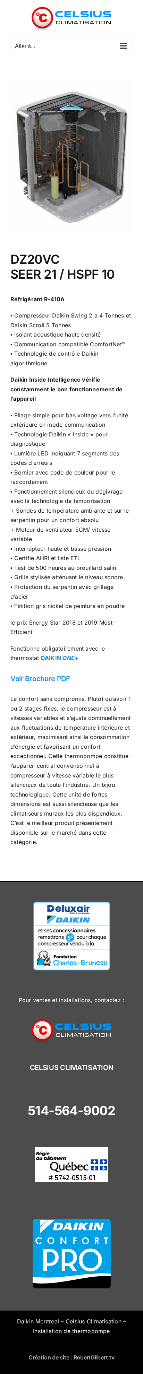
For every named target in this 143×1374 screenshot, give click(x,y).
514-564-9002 (72, 1110)
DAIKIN (60, 657)
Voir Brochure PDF (40, 679)
